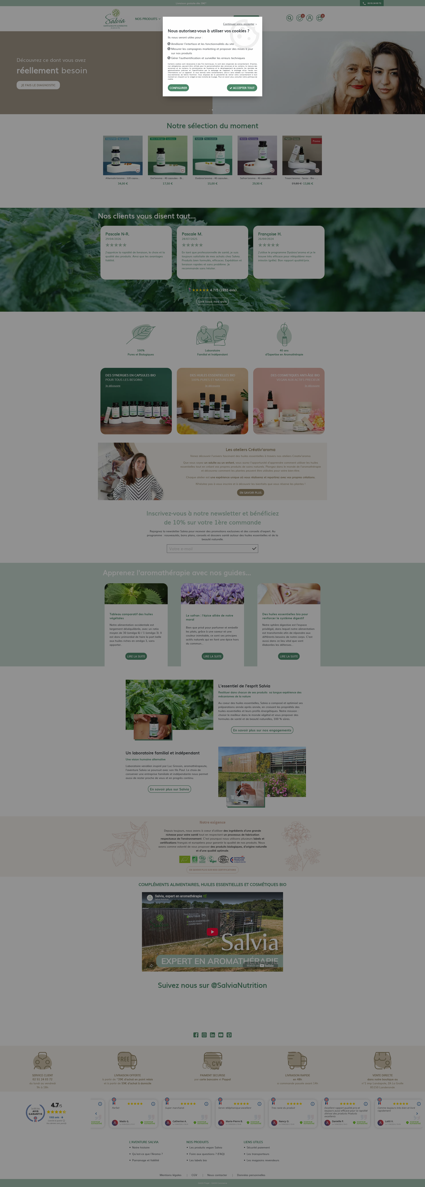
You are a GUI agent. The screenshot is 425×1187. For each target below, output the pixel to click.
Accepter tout (243, 88)
